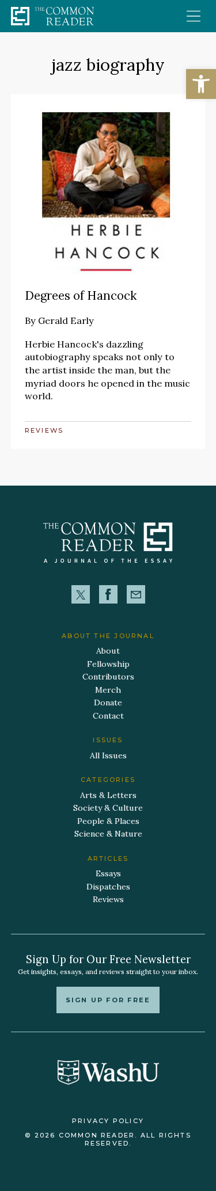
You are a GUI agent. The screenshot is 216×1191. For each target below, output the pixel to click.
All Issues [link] (108, 755)
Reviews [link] (44, 430)
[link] (201, 84)
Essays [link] (108, 873)
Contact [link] (108, 716)
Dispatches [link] (108, 886)
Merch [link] (108, 690)
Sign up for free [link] (108, 1000)
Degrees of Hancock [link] (81, 295)
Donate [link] (108, 702)
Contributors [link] (108, 676)
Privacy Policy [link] (108, 1121)
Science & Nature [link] (108, 834)
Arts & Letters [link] (108, 795)
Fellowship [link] (108, 664)
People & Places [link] (108, 821)
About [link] (108, 651)
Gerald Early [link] (66, 320)
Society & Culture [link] (108, 808)
